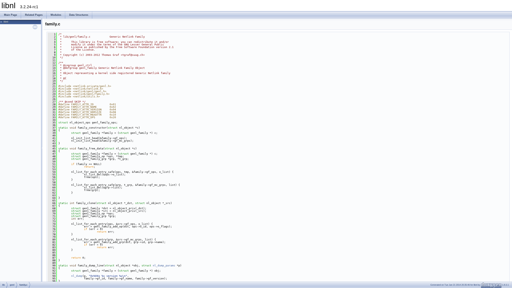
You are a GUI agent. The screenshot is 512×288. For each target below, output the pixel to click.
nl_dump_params (164, 265)
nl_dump (76, 275)
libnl (6, 21)
